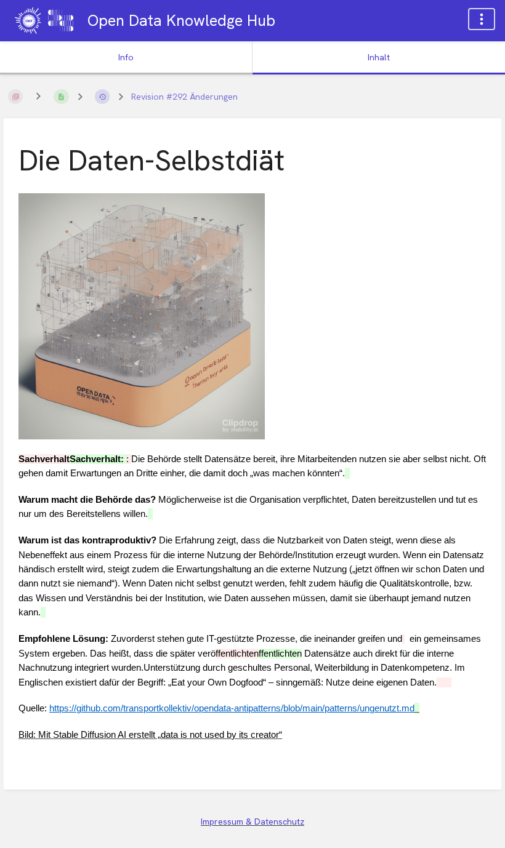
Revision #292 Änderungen (184, 96)
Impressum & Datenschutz (252, 821)
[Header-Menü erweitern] (481, 19)
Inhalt (379, 57)
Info (126, 57)
